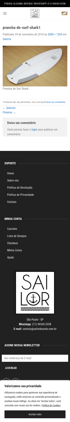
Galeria (7, 39)
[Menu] (5, 13)
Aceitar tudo (35, 414)
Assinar (11, 368)
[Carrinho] (64, 13)
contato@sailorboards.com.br (40, 329)
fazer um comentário (55, 102)
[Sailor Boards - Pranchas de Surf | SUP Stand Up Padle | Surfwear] (35, 13)
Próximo (9, 112)
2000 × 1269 (55, 34)
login (34, 129)
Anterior (9, 108)
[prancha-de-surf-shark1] (35, 66)
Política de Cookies (51, 405)
